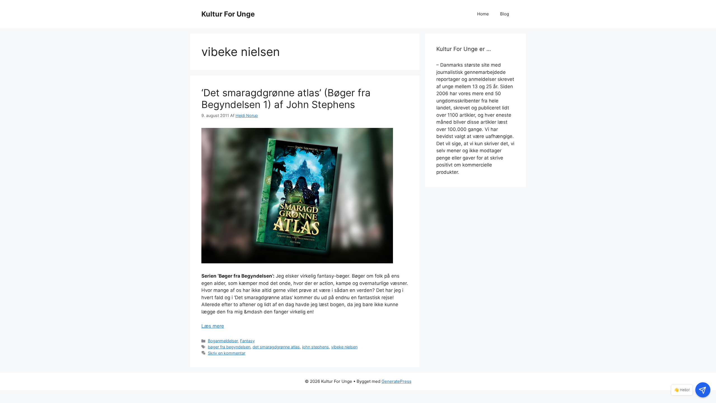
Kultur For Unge (228, 14)
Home (483, 14)
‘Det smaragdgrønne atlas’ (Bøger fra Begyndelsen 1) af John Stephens (286, 98)
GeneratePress (396, 381)
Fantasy (247, 340)
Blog (504, 14)
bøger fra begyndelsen (229, 347)
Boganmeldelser (223, 340)
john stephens (315, 347)
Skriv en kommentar (226, 353)
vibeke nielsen (344, 347)
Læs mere (212, 326)
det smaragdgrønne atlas (276, 347)
